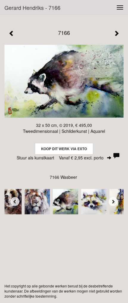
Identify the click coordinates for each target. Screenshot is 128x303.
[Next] (113, 201)
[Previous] (14, 201)
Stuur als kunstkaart (60, 158)
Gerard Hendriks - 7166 (32, 7)
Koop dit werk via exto (64, 148)
